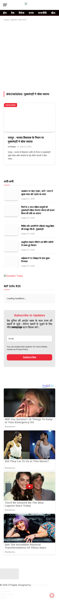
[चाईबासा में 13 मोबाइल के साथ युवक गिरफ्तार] (11, 262)
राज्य (31, 13)
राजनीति (42, 13)
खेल (53, 13)
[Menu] (5, 5)
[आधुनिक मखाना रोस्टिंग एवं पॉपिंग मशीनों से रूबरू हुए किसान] (11, 245)
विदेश (22, 13)
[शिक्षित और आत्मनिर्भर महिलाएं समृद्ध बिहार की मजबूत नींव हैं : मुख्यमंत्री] (11, 229)
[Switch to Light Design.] (50, 5)
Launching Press (40, 585)
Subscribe (29, 357)
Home (6, 20)
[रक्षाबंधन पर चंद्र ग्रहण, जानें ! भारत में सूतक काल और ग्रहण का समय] (11, 194)
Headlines (10, 105)
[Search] (54, 5)
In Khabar (12, 146)
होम (5, 13)
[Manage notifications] (51, 595)
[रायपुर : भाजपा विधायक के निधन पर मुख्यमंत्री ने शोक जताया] (29, 117)
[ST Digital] (29, 5)
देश (13, 13)
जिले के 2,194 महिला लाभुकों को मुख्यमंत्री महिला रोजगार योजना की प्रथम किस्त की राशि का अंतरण (37, 210)
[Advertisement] (29, 55)
